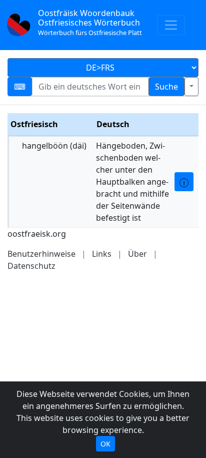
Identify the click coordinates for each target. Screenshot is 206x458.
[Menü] (171, 25)
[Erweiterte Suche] (191, 86)
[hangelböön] (184, 181)
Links (102, 253)
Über (137, 253)
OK (105, 443)
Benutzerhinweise (42, 253)
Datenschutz (32, 265)
